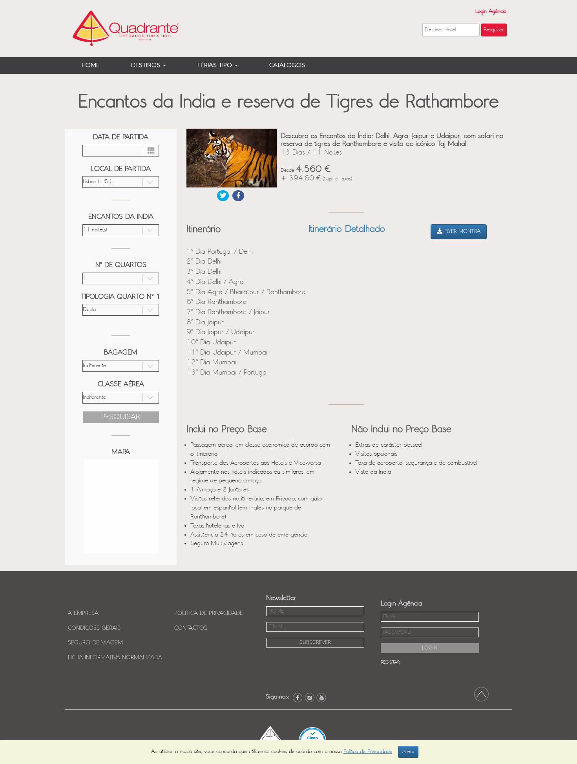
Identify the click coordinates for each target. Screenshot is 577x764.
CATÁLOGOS (287, 65)
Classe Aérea (121, 384)
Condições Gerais (94, 628)
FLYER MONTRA (461, 232)
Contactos (190, 628)
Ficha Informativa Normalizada (115, 658)
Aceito (408, 751)
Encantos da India (120, 217)
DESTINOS (146, 65)
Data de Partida (120, 137)
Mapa (120, 452)
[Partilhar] (223, 195)
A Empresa (83, 613)
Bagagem (120, 353)
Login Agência (490, 12)
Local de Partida (121, 169)
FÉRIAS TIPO (215, 65)
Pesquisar (120, 417)
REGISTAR (390, 662)
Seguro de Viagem (95, 643)
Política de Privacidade (208, 613)
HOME (91, 65)
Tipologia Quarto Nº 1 (121, 297)
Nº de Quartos (120, 265)
